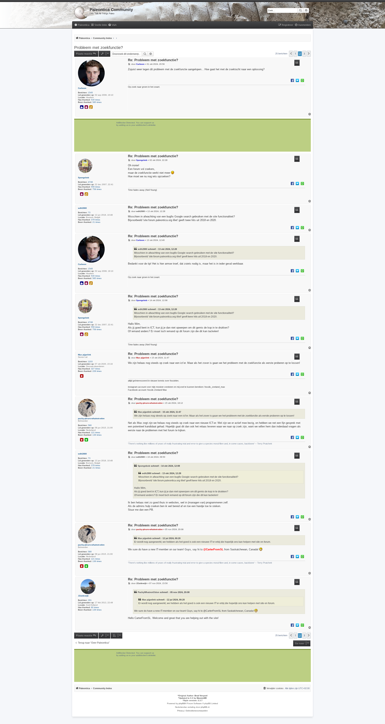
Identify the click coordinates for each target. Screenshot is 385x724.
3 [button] (304, 53)
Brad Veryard (201, 696)
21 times (96, 222)
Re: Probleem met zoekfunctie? (153, 60)
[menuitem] (81, 25)
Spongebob (83, 177)
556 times (95, 187)
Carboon (82, 88)
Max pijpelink (84, 355)
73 (89, 212)
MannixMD (202, 698)
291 (90, 600)
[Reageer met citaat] (297, 63)
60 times (95, 607)
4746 (90, 182)
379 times (95, 220)
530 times (95, 100)
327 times (95, 369)
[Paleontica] (81, 12)
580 (90, 425)
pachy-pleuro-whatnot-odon (91, 418)
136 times (96, 435)
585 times (96, 102)
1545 (90, 92)
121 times (95, 432)
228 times (96, 371)
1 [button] (295, 53)
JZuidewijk (83, 596)
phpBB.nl (205, 707)
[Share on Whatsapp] (302, 80)
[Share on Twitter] (297, 80)
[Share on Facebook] (292, 80)
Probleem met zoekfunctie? (98, 47)
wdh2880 (82, 208)
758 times (96, 189)
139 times (96, 610)
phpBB (182, 703)
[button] (291, 54)
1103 (90, 361)
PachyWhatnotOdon (148, 592)
